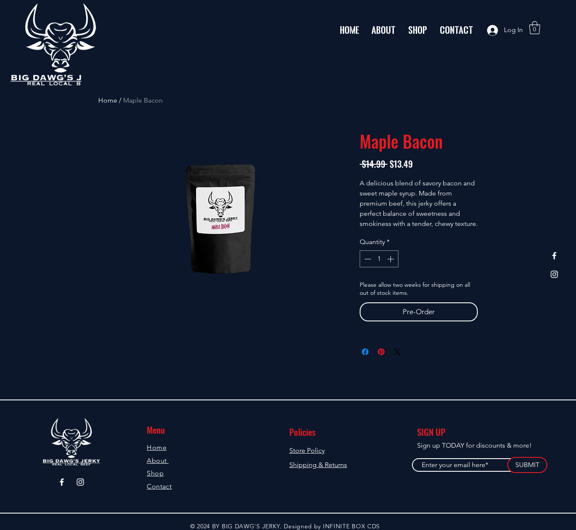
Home (107, 100)
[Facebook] (554, 256)
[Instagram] (554, 274)
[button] (534, 27)
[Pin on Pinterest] (381, 352)
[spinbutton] (379, 259)
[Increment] (391, 259)
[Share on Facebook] (365, 352)
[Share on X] (397, 352)
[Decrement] (367, 259)
